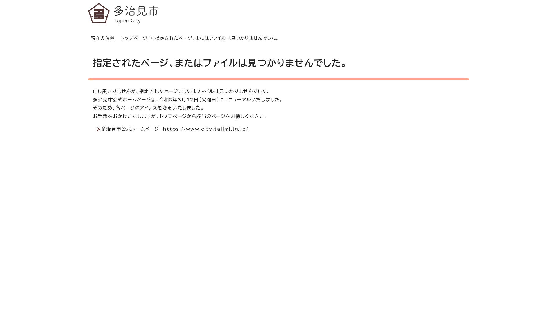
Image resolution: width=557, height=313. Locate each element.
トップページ (134, 38)
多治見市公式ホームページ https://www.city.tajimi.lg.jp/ (175, 129)
